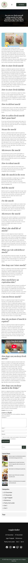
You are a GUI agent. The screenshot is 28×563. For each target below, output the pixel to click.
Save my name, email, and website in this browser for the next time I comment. (14, 438)
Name (3, 428)
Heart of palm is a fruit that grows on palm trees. (17, 468)
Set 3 (5, 508)
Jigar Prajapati (8, 497)
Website (3, 434)
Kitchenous (7, 500)
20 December (8, 492)
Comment (4, 417)
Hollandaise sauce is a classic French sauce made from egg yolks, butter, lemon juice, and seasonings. (17, 464)
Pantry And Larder (9, 410)
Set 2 (5, 505)
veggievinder (14, 529)
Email (3, 431)
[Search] (24, 447)
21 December (8, 495)
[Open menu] (12, 5)
